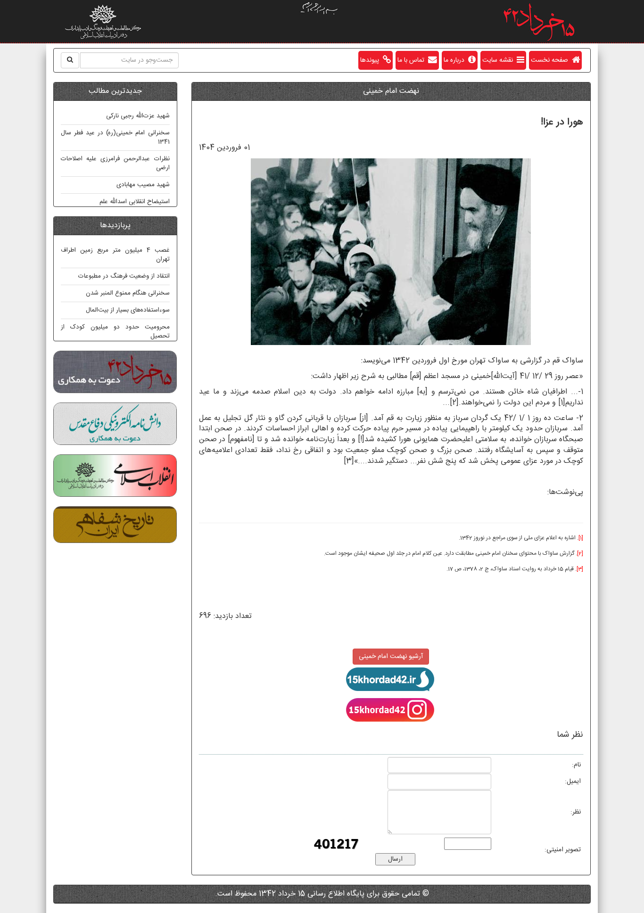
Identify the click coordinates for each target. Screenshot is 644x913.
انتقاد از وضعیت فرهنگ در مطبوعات (124, 276)
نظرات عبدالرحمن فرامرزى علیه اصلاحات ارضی (115, 163)
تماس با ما (412, 60)
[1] (561, 402)
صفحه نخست (551, 60)
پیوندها (371, 60)
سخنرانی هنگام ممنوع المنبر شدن (128, 293)
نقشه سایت (499, 60)
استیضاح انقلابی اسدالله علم (134, 202)
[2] (454, 402)
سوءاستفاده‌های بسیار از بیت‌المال (128, 310)
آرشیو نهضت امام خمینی (391, 656)
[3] (349, 461)
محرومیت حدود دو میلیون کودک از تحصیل (115, 331)
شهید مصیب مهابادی (143, 185)
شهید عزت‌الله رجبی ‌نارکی (138, 116)
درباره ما (456, 60)
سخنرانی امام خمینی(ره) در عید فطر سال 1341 (115, 137)
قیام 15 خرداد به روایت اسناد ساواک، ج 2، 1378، (518, 569)
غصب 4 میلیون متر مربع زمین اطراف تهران (115, 254)
